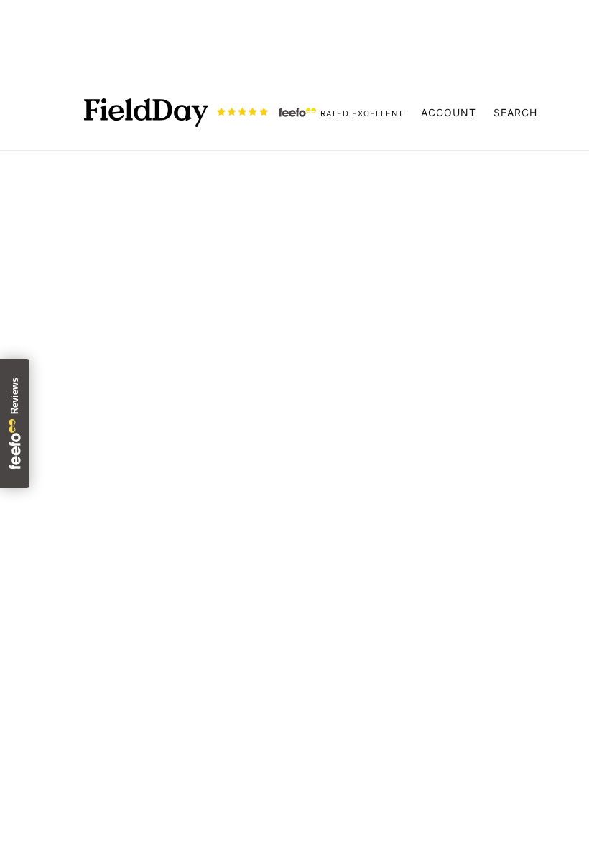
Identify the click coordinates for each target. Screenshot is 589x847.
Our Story (267, 571)
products (427, 341)
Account (448, 112)
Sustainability (277, 588)
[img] (51, 735)
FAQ (252, 640)
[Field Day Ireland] (146, 112)
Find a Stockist (282, 623)
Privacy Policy (279, 657)
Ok (524, 693)
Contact (263, 709)
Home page (252, 341)
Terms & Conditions (294, 692)
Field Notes (272, 606)
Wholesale (269, 726)
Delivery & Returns (291, 675)
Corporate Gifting (289, 743)
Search (515, 112)
